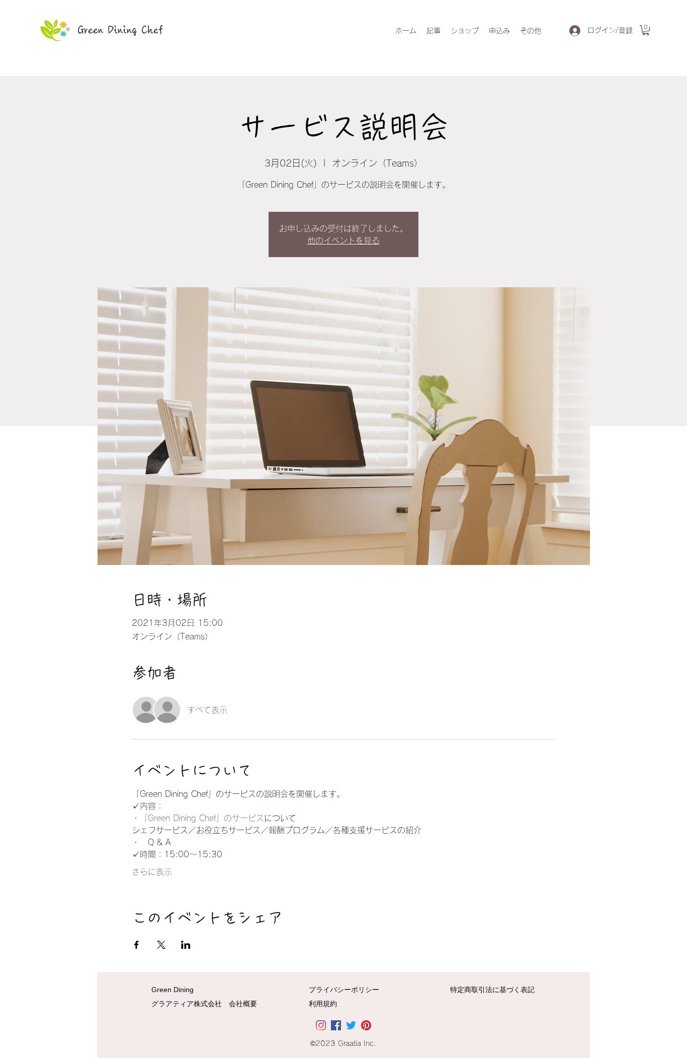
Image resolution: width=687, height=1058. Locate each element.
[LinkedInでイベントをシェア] (186, 945)
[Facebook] (336, 1025)
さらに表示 (152, 872)
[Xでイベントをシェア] (161, 945)
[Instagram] (321, 1025)
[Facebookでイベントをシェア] (136, 945)
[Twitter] (351, 1025)
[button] (646, 30)
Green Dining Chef (120, 30)
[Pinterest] (366, 1025)
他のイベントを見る (343, 240)
